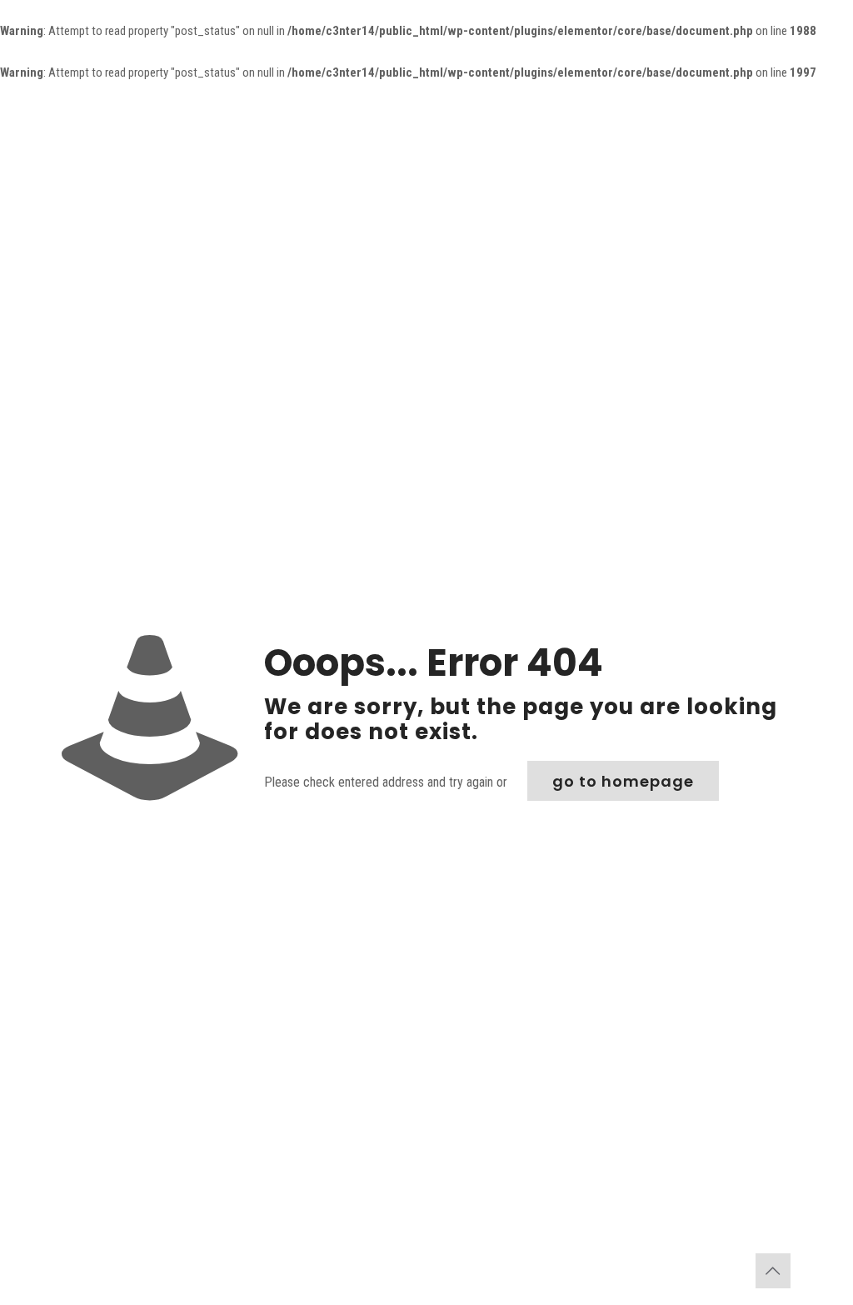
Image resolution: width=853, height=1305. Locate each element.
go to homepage (623, 781)
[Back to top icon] (773, 1270)
